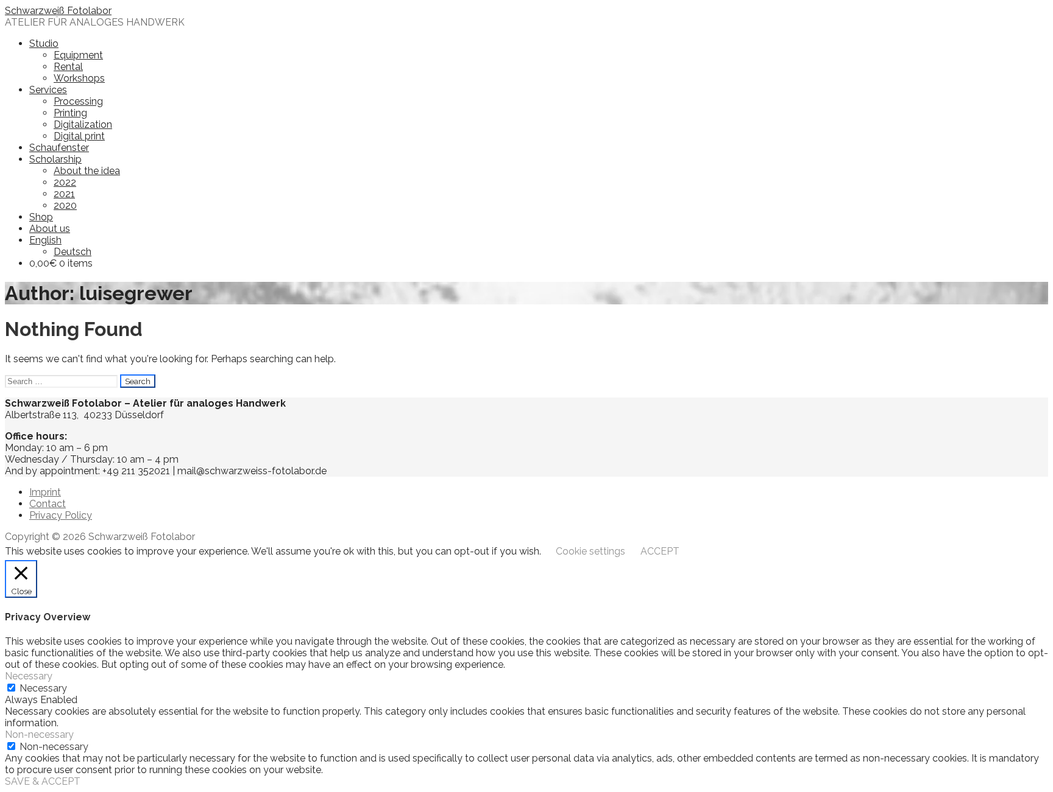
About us (49, 228)
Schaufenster (59, 147)
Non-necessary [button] (39, 734)
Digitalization (83, 124)
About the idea (87, 171)
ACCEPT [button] (659, 551)
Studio (43, 43)
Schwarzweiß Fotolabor (58, 10)
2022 (65, 182)
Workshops (79, 78)
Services (48, 90)
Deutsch (72, 252)
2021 (64, 194)
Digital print (79, 136)
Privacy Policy (60, 515)
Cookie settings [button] (590, 551)
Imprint (45, 492)
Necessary (43, 688)
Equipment (78, 55)
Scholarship (55, 159)
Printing (70, 113)
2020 (65, 205)
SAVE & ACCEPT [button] (42, 781)
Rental (68, 66)
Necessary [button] (28, 676)
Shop (41, 217)
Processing (78, 101)
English (45, 240)
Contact (47, 504)
